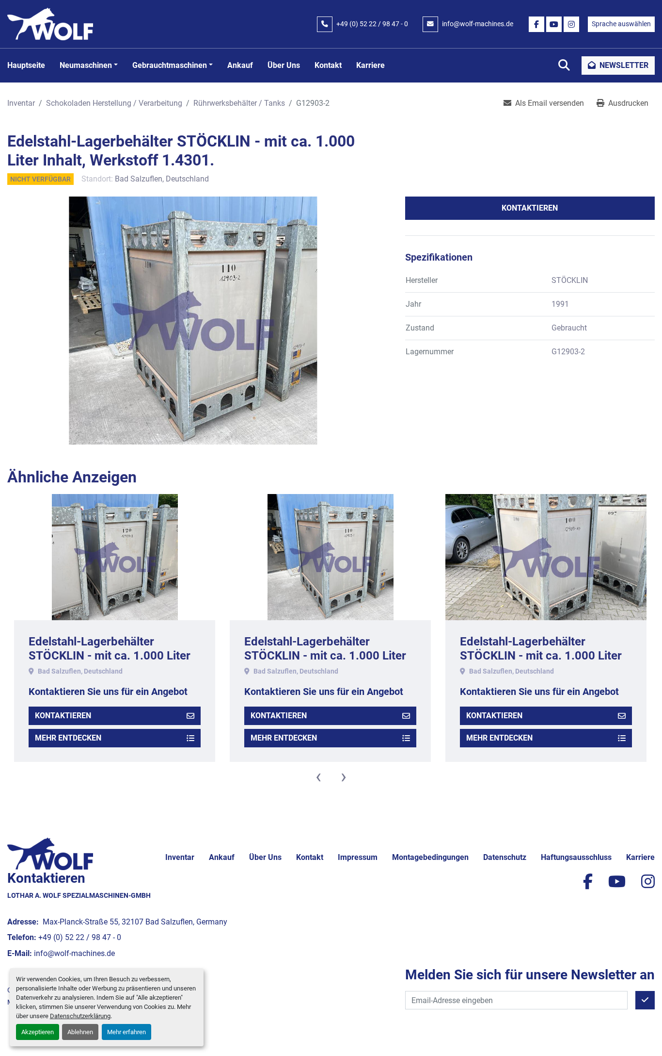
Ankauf (240, 65)
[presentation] (318, 776)
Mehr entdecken (68, 737)
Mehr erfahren (126, 1032)
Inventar (179, 857)
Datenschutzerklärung (80, 1016)
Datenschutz (504, 857)
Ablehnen (80, 1032)
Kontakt (328, 65)
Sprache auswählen (621, 24)
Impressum (358, 857)
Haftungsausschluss (576, 857)
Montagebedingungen (430, 857)
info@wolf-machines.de (477, 24)
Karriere (370, 65)
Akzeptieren (37, 1032)
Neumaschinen (86, 65)
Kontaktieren (530, 208)
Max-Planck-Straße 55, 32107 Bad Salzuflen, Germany (134, 921)
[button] (89, 65)
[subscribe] (645, 1000)
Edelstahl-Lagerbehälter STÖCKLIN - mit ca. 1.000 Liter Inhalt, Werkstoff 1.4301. (109, 655)
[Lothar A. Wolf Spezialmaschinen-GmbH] (50, 853)
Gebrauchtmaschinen (169, 65)
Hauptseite (26, 65)
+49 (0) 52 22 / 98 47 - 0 (372, 24)
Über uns (284, 65)
